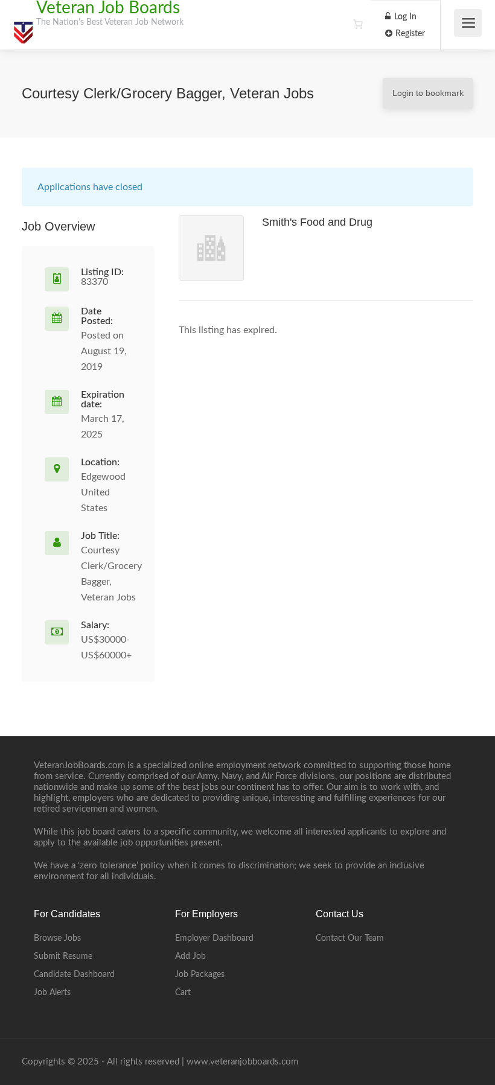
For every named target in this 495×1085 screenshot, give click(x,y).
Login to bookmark (428, 93)
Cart (183, 992)
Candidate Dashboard (74, 974)
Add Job (190, 956)
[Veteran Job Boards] (23, 26)
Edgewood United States (103, 492)
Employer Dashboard (214, 938)
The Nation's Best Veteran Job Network (110, 22)
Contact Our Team (350, 938)
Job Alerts (52, 992)
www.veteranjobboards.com (242, 1061)
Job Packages (200, 974)
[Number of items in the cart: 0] (358, 24)
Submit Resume (63, 956)
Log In (404, 17)
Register (409, 34)
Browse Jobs (57, 938)
